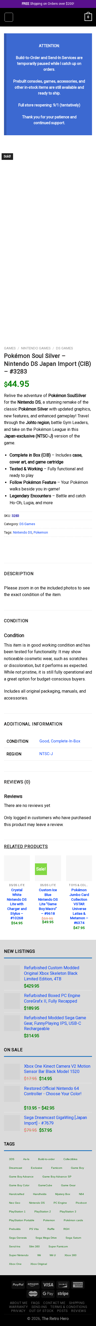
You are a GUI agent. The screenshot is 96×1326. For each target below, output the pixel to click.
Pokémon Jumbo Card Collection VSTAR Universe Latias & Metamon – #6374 (79, 906)
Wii (39, 1255)
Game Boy (77, 1167)
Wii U (53, 1255)
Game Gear (68, 1185)
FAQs (35, 1303)
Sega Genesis (18, 1237)
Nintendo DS (22, 532)
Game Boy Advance (21, 1176)
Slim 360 (34, 1246)
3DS (11, 1159)
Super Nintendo (19, 1255)
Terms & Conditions (68, 1307)
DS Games (64, 348)
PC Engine (60, 1202)
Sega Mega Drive (46, 1237)
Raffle (51, 1229)
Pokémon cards (73, 1220)
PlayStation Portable (21, 1220)
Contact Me (54, 1303)
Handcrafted (16, 1194)
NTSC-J (46, 754)
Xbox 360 (71, 1255)
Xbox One (15, 1263)
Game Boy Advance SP (56, 1176)
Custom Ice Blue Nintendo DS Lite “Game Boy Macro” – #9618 (48, 901)
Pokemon (41, 532)
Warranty (18, 1307)
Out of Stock (41, 1311)
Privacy (18, 1311)
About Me (18, 1303)
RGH (66, 1229)
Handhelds (39, 1194)
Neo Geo (14, 1202)
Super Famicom (58, 1246)
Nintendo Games (36, 348)
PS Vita (34, 1229)
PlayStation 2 (42, 1211)
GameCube (45, 1185)
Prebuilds (15, 1229)
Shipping (77, 1303)
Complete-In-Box (65, 741)
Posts (62, 1311)
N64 (81, 1194)
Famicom (56, 1167)
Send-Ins (14, 1246)
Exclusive (36, 1167)
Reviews (78, 1311)
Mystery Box (62, 1194)
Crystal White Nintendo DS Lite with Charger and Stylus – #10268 (17, 904)
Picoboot (81, 1202)
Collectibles (70, 1159)
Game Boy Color (19, 1185)
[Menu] (9, 17)
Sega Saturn (73, 1237)
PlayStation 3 (68, 1211)
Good (44, 741)
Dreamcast (15, 1167)
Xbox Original (38, 1263)
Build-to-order (46, 1159)
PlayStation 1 (17, 1211)
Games (10, 348)
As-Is (26, 1159)
